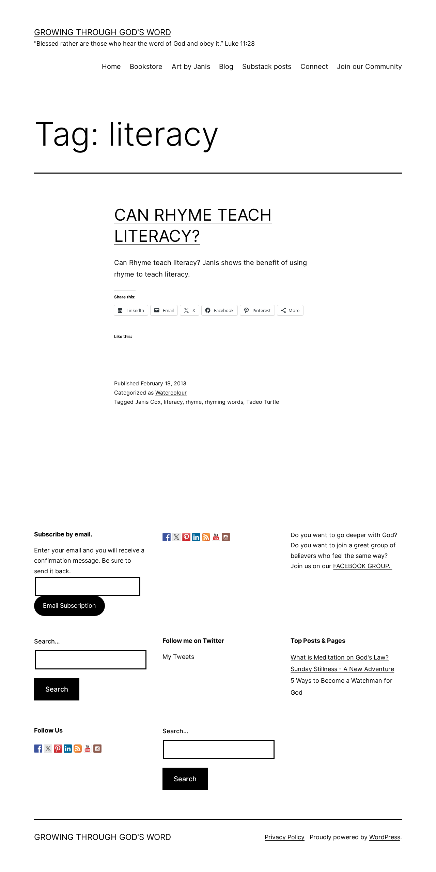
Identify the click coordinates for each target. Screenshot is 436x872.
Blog (226, 66)
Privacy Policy (285, 837)
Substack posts (266, 66)
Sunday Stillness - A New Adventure (342, 669)
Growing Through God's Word (102, 32)
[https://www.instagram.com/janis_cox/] (226, 537)
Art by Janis (191, 66)
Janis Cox (148, 401)
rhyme (194, 401)
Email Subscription (69, 605)
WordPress (384, 837)
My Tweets (178, 656)
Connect (314, 66)
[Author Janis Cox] (166, 537)
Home (111, 66)
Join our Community (369, 66)
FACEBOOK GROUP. (362, 566)
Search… (47, 641)
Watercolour (171, 392)
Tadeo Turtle (262, 401)
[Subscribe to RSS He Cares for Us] (206, 537)
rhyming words (224, 401)
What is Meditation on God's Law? (340, 657)
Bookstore (146, 66)
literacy (173, 401)
